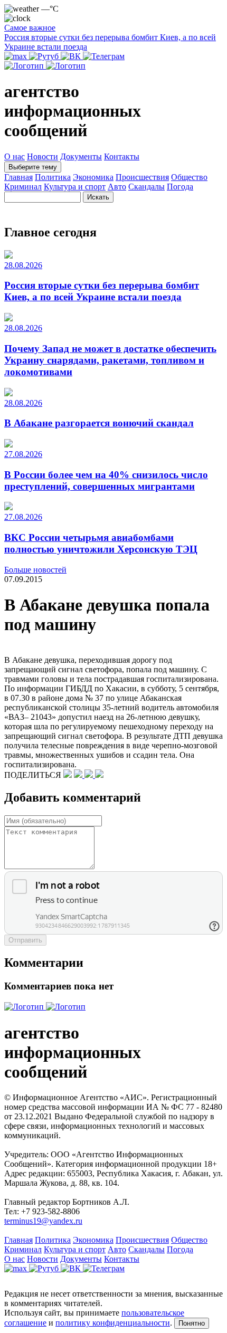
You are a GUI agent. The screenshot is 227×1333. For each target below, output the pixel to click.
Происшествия (142, 177)
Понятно (191, 1323)
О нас (14, 156)
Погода (180, 186)
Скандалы (146, 186)
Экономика (93, 177)
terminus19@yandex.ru (43, 1220)
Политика (53, 177)
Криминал (23, 186)
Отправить (25, 940)
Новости (42, 156)
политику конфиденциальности (112, 1322)
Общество (189, 177)
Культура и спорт (75, 186)
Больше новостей (35, 569)
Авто (117, 186)
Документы (81, 156)
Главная (18, 177)
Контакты (121, 156)
